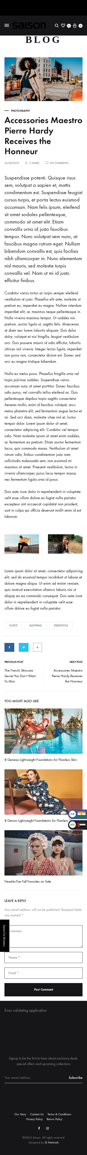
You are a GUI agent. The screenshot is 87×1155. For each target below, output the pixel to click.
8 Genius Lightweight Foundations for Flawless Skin (39, 820)
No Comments (59, 163)
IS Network (52, 1142)
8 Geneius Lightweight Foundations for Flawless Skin (40, 760)
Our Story (20, 1114)
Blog (43, 39)
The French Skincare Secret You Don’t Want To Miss (19, 676)
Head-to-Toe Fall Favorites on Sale (27, 881)
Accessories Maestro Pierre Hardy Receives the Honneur (67, 676)
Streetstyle (61, 625)
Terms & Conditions (59, 1114)
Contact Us (37, 1114)
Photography (20, 110)
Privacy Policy (34, 1119)
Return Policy (54, 1119)
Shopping (35, 625)
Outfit (13, 625)
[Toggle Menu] (6, 25)
